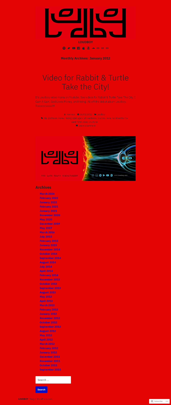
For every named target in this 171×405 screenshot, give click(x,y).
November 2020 (50, 215)
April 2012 (46, 339)
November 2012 (50, 318)
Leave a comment (86, 125)
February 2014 (49, 275)
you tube (93, 121)
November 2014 (50, 249)
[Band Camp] (68, 48)
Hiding (68, 118)
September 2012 (50, 326)
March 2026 (47, 193)
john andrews (89, 118)
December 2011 (50, 356)
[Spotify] (64, 48)
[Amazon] (88, 48)
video (85, 121)
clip (45, 118)
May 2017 (46, 228)
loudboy (101, 118)
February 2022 (49, 198)
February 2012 (49, 348)
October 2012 (48, 322)
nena (108, 118)
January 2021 (48, 211)
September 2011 (50, 369)
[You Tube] (73, 48)
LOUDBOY (85, 42)
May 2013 (46, 296)
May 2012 (46, 335)
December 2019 (50, 223)
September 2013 (50, 288)
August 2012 (48, 331)
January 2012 (48, 352)
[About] (102, 48)
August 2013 (48, 292)
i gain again (77, 118)
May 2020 (46, 219)
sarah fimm (76, 121)
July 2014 (46, 266)
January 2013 (48, 314)
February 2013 (49, 309)
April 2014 (46, 271)
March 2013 (47, 305)
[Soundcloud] (93, 48)
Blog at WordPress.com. (41, 398)
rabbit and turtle (120, 118)
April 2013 (46, 301)
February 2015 (49, 241)
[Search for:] (53, 380)
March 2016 (47, 232)
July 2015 (46, 236)
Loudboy (101, 114)
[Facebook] (78, 48)
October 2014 (48, 254)
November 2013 (50, 279)
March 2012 (47, 344)
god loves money (56, 118)
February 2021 (49, 206)
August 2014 (48, 262)
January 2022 (48, 202)
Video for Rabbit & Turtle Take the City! (85, 82)
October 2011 (48, 365)
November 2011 (50, 361)
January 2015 (48, 245)
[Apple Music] (83, 48)
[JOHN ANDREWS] (107, 48)
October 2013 (48, 284)
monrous (70, 114)
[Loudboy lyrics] (98, 48)
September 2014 (50, 258)
